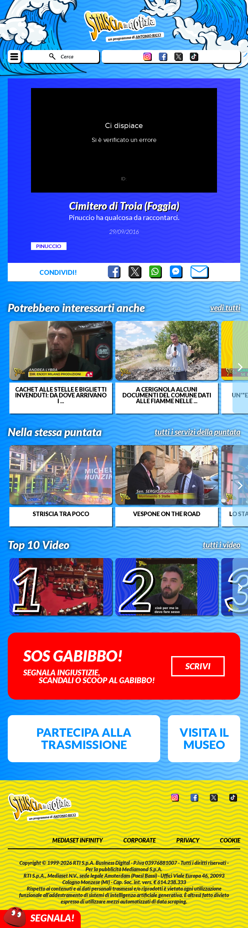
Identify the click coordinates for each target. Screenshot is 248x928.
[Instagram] (147, 56)
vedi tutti (225, 308)
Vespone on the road (166, 514)
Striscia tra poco (61, 514)
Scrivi (198, 666)
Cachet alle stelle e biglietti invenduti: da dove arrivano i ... (61, 395)
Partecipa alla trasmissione (83, 738)
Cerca (67, 56)
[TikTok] (194, 56)
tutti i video (221, 545)
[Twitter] (178, 56)
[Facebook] (163, 56)
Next (240, 367)
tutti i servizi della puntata (197, 432)
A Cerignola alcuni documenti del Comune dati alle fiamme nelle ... (166, 395)
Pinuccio (48, 246)
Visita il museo (204, 738)
